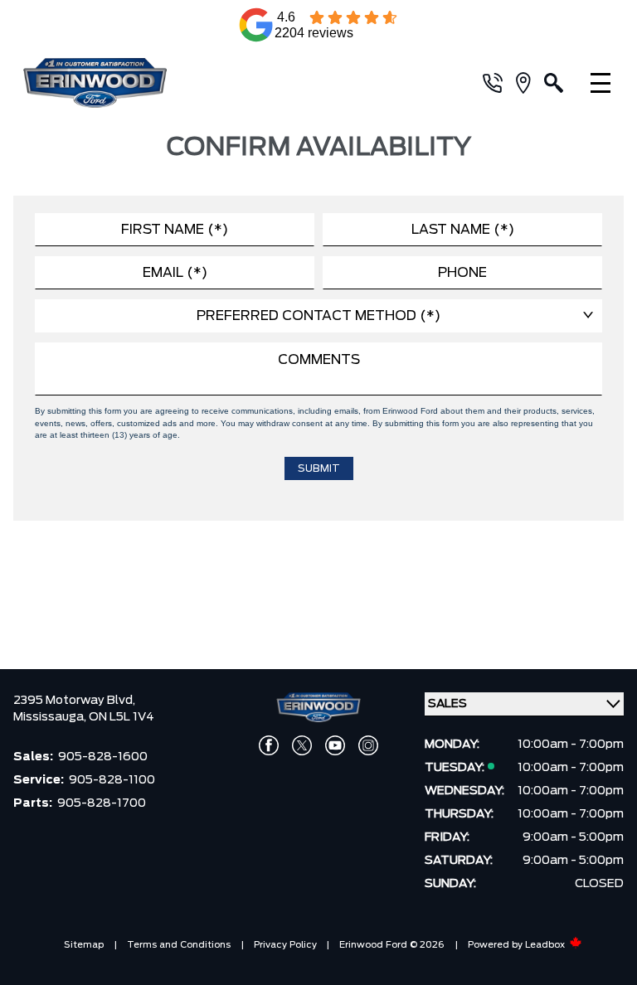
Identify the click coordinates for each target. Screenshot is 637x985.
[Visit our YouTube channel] (335, 745)
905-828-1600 (103, 757)
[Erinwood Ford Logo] (115, 83)
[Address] (530, 83)
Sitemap (84, 944)
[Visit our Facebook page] (269, 745)
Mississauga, (51, 717)
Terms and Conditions (179, 944)
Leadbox (546, 944)
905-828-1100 (112, 780)
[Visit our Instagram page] (368, 745)
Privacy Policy (285, 944)
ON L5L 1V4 (121, 717)
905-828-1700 (101, 803)
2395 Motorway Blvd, (74, 700)
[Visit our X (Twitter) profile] (302, 745)
